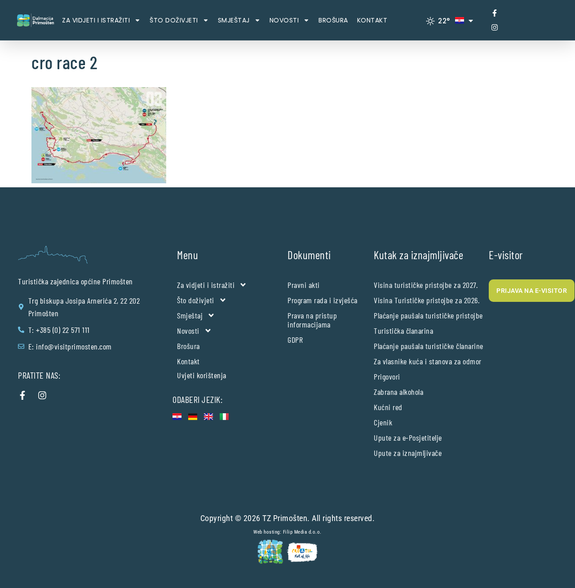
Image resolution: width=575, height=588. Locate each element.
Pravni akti (304, 285)
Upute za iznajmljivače (408, 453)
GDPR (295, 340)
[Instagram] (494, 27)
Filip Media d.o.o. (302, 532)
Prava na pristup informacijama (312, 319)
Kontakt (372, 20)
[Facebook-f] (494, 13)
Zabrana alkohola (398, 392)
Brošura (333, 20)
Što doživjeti (174, 20)
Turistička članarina (403, 331)
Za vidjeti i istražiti (96, 20)
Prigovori (387, 376)
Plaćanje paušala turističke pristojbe (428, 315)
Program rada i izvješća (323, 300)
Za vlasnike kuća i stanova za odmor (428, 361)
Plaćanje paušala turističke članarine (428, 346)
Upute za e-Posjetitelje (408, 437)
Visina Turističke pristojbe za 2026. (426, 300)
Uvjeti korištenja (201, 375)
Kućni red (388, 407)
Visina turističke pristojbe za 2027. (426, 285)
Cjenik (383, 422)
